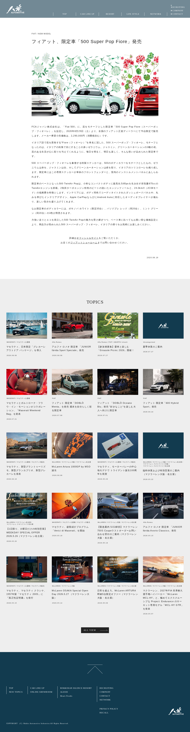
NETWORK (105, 700)
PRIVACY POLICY (109, 709)
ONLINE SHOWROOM (41, 692)
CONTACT (177, 14)
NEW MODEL (44, 34)
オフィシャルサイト (88, 238)
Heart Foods (66, 696)
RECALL (104, 713)
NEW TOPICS (16, 692)
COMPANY (177, 11)
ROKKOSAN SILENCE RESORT (76, 688)
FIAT (34, 34)
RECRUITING (178, 7)
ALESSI (64, 692)
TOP (11, 688)
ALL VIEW (90, 630)
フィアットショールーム (84, 242)
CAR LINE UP (37, 688)
